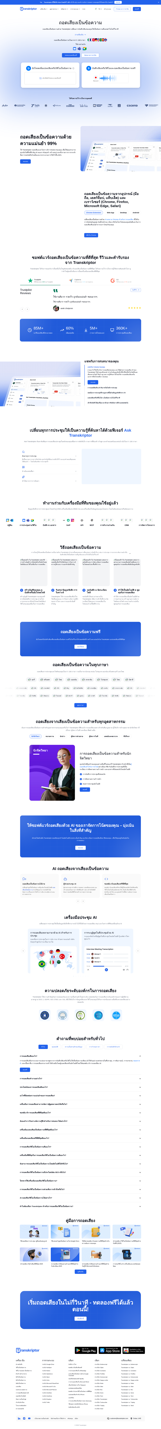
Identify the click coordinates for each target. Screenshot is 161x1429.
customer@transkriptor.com (119, 1418)
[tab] (40, 280)
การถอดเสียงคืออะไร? (28, 1056)
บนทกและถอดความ (21, 1389)
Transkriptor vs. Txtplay (128, 1402)
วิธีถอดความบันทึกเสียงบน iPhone (78, 1404)
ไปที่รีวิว (134, 290)
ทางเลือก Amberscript (101, 1364)
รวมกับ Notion (46, 1370)
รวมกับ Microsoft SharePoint (50, 1383)
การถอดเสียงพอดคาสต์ (22, 1393)
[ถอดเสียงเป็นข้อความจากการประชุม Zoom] (75, 48)
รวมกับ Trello (46, 1402)
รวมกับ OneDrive (47, 1396)
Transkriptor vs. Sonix (127, 1393)
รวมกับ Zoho (45, 1380)
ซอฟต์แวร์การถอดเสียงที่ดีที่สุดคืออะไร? (35, 1113)
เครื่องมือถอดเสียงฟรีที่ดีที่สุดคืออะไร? (34, 1138)
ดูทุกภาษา (80, 705)
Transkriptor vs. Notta (127, 1383)
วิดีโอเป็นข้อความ (21, 1367)
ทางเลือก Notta (99, 1383)
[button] (98, 9)
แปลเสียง (18, 1386)
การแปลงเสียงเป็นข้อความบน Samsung (79, 1401)
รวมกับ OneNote (47, 1393)
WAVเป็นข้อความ (21, 1383)
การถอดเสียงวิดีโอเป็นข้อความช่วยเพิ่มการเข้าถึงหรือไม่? (42, 1189)
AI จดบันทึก (19, 1364)
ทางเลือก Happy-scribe (101, 1380)
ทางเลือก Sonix (99, 1393)
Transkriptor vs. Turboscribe (129, 1399)
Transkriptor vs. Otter (127, 1386)
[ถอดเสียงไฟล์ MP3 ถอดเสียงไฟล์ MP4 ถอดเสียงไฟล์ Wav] (73, 68)
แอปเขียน (71, 1397)
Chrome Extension (93, 213)
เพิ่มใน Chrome (91, 235)
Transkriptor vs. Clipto (127, 1367)
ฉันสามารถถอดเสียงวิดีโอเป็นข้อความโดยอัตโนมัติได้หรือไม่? (44, 1164)
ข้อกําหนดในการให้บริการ (58, 1418)
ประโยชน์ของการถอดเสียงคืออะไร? (34, 1087)
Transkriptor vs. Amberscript (129, 1364)
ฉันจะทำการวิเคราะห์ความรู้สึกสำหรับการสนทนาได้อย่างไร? (43, 1121)
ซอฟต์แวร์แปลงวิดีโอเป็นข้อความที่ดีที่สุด (80, 1391)
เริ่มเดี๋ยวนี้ (80, 1318)
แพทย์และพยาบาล (111, 736)
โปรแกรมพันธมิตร (21, 1405)
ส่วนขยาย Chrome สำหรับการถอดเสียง (119, 219)
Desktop (123, 213)
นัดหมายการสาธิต (90, 55)
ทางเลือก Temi (99, 1396)
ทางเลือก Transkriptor (101, 1399)
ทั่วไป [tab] (43, 1047)
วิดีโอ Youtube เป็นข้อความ (24, 1370)
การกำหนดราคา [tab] (94, 1047)
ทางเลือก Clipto (99, 1367)
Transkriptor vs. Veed (127, 1405)
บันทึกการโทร (72, 1364)
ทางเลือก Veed (99, 1408)
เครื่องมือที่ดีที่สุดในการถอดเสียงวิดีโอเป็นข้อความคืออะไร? (43, 1155)
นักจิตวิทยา (35, 736)
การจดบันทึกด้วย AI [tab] (113, 1047)
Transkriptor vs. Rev (127, 1389)
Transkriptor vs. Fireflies (128, 1374)
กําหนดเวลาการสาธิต (122, 9)
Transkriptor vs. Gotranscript (129, 1377)
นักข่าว (62, 736)
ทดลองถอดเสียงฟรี (71, 55)
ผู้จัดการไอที (93, 736)
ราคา (83, 9)
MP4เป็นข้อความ (21, 1380)
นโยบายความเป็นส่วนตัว (42, 1418)
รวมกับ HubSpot (47, 1367)
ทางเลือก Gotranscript (101, 1377)
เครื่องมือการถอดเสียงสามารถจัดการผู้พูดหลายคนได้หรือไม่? (43, 1104)
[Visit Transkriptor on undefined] (19, 1418)
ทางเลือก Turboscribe (101, 1402)
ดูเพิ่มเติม (80, 1271)
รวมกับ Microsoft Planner (49, 1389)
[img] (13, 520)
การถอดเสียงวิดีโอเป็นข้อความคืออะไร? (35, 1147)
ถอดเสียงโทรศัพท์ (21, 1396)
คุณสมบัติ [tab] (55, 1047)
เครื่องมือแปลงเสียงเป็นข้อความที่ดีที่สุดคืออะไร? (39, 1130)
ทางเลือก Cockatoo (100, 1370)
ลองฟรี (85, 789)
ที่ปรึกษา (127, 736)
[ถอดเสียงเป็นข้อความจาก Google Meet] (85, 48)
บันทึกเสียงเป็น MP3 (74, 1407)
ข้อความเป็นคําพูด (21, 1399)
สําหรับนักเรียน (20, 1402)
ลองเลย (118, 2)
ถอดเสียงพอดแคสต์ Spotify (76, 1378)
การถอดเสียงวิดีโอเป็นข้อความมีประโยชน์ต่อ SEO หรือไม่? (43, 1172)
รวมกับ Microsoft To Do (49, 1386)
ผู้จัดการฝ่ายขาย (77, 736)
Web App (110, 213)
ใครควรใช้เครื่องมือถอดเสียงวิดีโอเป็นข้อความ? (38, 1181)
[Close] (159, 2)
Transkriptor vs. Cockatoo (128, 1370)
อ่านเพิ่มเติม (79, 35)
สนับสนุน (70, 1418)
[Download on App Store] (110, 1350)
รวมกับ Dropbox (46, 1399)
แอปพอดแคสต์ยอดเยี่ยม (75, 1388)
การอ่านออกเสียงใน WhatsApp (77, 1370)
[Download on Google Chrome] (134, 1350)
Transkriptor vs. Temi (127, 1396)
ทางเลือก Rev (98, 1389)
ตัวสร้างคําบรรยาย (21, 1374)
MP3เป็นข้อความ (21, 1377)
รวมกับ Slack (46, 1377)
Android (136, 213)
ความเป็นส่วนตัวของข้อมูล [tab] (73, 1047)
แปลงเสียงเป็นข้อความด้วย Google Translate (78, 1374)
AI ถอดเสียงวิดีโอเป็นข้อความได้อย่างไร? (36, 1198)
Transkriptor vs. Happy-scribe (129, 1380)
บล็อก (76, 1418)
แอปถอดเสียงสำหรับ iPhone (76, 1394)
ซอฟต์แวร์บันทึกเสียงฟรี (75, 1367)
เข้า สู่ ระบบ (107, 9)
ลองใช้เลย (80, 646)
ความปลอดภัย (20, 1408)
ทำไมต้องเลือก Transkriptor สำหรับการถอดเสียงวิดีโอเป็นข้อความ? (46, 1206)
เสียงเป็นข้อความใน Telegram (77, 1385)
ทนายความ (50, 736)
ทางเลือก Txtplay (99, 1405)
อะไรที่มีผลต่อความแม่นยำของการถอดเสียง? (37, 1096)
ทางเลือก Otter (99, 1386)
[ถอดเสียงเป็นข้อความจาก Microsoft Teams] (80, 48)
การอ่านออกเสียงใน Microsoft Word (78, 1382)
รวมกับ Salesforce (47, 1374)
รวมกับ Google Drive (48, 1364)
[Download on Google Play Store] (86, 1350)
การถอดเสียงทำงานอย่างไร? (31, 1079)
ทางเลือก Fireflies (100, 1374)
